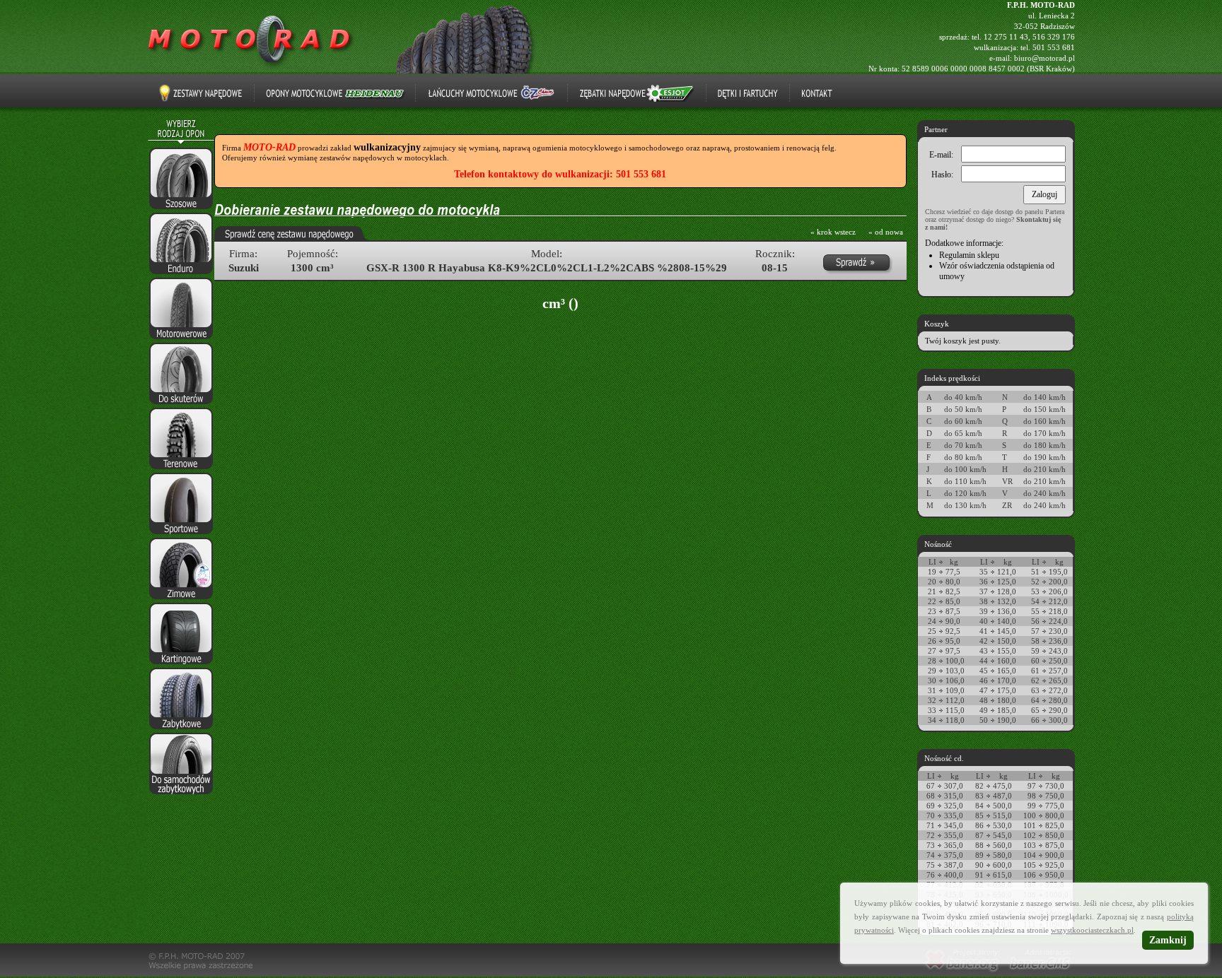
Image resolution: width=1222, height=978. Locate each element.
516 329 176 (1053, 37)
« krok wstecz (833, 232)
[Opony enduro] (181, 275)
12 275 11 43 (1006, 37)
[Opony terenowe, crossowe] (181, 470)
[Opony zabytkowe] (181, 730)
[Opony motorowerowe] (181, 340)
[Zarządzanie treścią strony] (1040, 974)
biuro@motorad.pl (1044, 58)
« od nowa (885, 232)
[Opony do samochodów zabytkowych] (181, 795)
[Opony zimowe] (181, 600)
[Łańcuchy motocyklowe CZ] (491, 93)
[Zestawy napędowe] (200, 93)
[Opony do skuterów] (181, 405)
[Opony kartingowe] (181, 665)
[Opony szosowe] (181, 210)
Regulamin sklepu (969, 255)
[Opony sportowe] (181, 535)
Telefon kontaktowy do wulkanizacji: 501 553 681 (560, 174)
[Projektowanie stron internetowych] (961, 974)
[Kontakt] (817, 93)
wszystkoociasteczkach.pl (1092, 930)
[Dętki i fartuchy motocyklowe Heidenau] (747, 93)
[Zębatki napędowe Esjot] (637, 93)
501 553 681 (1053, 47)
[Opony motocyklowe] (251, 68)
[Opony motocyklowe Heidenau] (334, 93)
